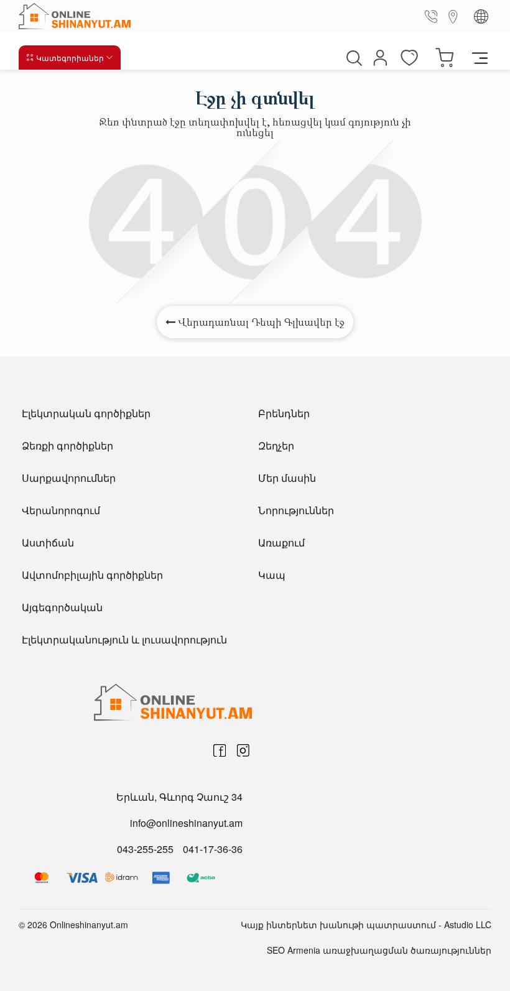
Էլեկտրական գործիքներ (86, 413)
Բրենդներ (284, 413)
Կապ (271, 575)
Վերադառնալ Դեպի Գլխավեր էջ (260, 322)
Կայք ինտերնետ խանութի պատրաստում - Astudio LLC (366, 924)
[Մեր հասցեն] (453, 16)
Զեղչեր (276, 445)
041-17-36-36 (213, 849)
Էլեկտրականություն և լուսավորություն (124, 639)
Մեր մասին (287, 478)
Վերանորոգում (61, 510)
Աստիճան (48, 542)
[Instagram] (243, 750)
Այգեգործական (62, 607)
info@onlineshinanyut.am (186, 823)
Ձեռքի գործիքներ (67, 445)
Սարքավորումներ (69, 478)
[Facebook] (219, 750)
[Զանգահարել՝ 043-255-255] (433, 16)
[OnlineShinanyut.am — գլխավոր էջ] (78, 16)
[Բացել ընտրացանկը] (479, 57)
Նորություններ (296, 510)
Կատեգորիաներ (70, 57)
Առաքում (281, 542)
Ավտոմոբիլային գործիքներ (92, 575)
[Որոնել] (353, 58)
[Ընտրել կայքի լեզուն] (481, 16)
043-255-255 (145, 849)
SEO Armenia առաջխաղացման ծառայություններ (379, 950)
